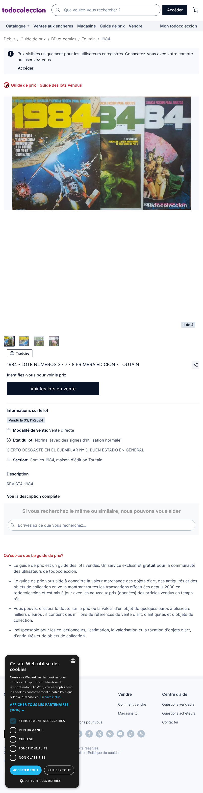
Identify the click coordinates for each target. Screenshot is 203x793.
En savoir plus (50, 697)
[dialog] (42, 721)
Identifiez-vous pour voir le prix (36, 374)
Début (9, 38)
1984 (105, 38)
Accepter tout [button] (25, 770)
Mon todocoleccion (178, 26)
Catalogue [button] (16, 26)
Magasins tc (128, 713)
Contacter (170, 722)
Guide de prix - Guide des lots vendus (46, 85)
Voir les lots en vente (53, 388)
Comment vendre (132, 704)
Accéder (25, 68)
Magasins (86, 26)
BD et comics (63, 38)
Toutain (89, 38)
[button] (42, 707)
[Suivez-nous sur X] (99, 734)
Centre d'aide (174, 694)
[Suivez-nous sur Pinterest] (110, 734)
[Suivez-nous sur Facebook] (89, 734)
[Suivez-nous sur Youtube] (120, 734)
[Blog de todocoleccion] (141, 734)
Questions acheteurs (178, 713)
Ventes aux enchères (53, 26)
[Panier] (196, 10)
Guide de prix (112, 26)
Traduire (22, 353)
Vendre (135, 26)
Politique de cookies (104, 752)
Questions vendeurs (178, 704)
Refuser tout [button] (59, 770)
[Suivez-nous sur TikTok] (130, 734)
